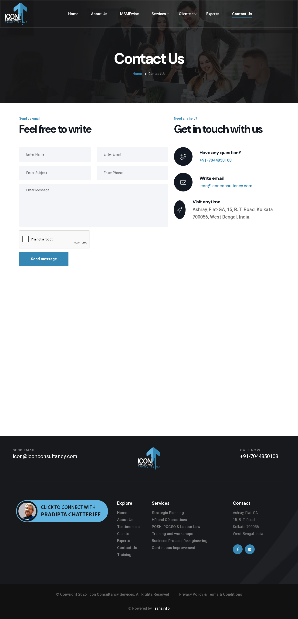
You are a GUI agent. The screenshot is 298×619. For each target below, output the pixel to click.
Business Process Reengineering (179, 541)
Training (124, 555)
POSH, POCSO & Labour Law (176, 527)
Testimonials (128, 527)
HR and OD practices (169, 520)
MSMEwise (129, 14)
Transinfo (161, 608)
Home (73, 14)
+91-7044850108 (216, 160)
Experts (212, 14)
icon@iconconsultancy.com (226, 185)
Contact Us (242, 14)
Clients (123, 534)
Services (159, 14)
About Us (99, 14)
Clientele (186, 14)
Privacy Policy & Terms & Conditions (210, 594)
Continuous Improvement (174, 548)
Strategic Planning (168, 513)
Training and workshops (172, 534)
